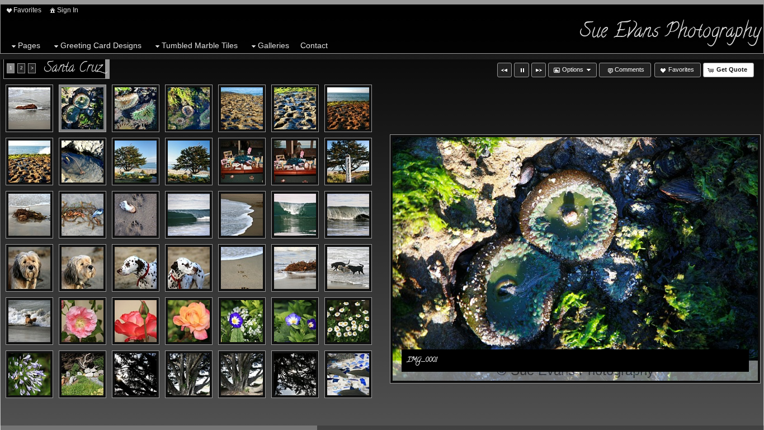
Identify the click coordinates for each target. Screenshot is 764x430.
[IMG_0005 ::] (189, 108)
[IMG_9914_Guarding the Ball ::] (348, 268)
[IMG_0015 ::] (136, 162)
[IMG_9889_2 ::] (29, 108)
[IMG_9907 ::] (136, 268)
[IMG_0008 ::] (295, 108)
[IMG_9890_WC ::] (29, 215)
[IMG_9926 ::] (82, 374)
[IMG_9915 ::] (29, 321)
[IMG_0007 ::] (242, 108)
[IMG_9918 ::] (82, 321)
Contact (314, 45)
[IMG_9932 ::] (136, 374)
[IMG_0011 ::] (348, 108)
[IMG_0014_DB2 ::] (82, 162)
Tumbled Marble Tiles (200, 45)
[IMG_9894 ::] (82, 215)
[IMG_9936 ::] (295, 374)
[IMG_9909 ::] (242, 268)
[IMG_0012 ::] (29, 162)
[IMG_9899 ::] (242, 215)
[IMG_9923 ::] (295, 321)
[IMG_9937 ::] (348, 374)
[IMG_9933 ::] (189, 374)
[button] (504, 70)
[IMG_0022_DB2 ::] (189, 162)
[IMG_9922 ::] (242, 321)
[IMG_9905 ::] (29, 268)
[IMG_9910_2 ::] (295, 268)
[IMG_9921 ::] (189, 321)
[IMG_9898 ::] (189, 215)
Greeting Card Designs (101, 45)
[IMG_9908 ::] (189, 268)
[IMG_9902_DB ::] (348, 215)
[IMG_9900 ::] (295, 215)
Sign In (67, 10)
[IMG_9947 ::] (348, 162)
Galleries (273, 45)
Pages (29, 45)
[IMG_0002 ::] (136, 108)
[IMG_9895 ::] (136, 215)
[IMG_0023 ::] (242, 162)
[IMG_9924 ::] (348, 321)
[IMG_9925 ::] (29, 374)
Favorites (27, 10)
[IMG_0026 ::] (295, 162)
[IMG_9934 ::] (242, 374)
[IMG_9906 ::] (82, 268)
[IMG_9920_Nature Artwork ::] (136, 321)
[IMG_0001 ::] (82, 108)
